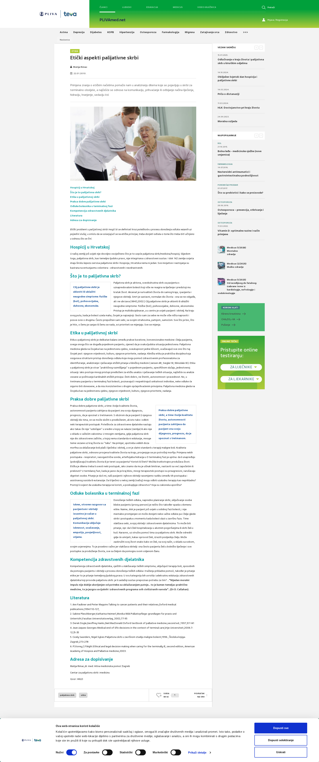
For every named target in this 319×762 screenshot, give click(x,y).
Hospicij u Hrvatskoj (82, 187)
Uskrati (280, 752)
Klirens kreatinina (231, 313)
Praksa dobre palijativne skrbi (88, 201)
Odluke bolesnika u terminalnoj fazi (91, 206)
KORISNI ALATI (230, 307)
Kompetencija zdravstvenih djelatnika (93, 210)
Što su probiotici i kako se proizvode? (240, 192)
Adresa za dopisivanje (83, 220)
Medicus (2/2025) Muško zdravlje (236, 265)
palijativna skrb (67, 695)
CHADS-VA (228, 319)
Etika (75, 51)
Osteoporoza (225, 202)
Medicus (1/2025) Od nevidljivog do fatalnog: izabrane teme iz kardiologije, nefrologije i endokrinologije (237, 286)
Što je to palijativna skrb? (85, 192)
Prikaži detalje (197, 752)
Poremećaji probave (228, 185)
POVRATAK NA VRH (199, 695)
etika (83, 695)
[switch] (107, 752)
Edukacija (152, 7)
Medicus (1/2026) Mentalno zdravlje (236, 251)
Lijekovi (126, 7)
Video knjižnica (206, 7)
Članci (103, 7)
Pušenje (225, 324)
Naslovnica (65, 40)
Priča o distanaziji (228, 94)
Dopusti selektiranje (281, 740)
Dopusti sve (281, 728)
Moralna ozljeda (227, 121)
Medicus (178, 7)
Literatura (76, 215)
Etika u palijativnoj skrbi (85, 197)
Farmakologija (225, 164)
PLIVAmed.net (113, 20)
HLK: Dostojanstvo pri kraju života (239, 107)
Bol (219, 143)
